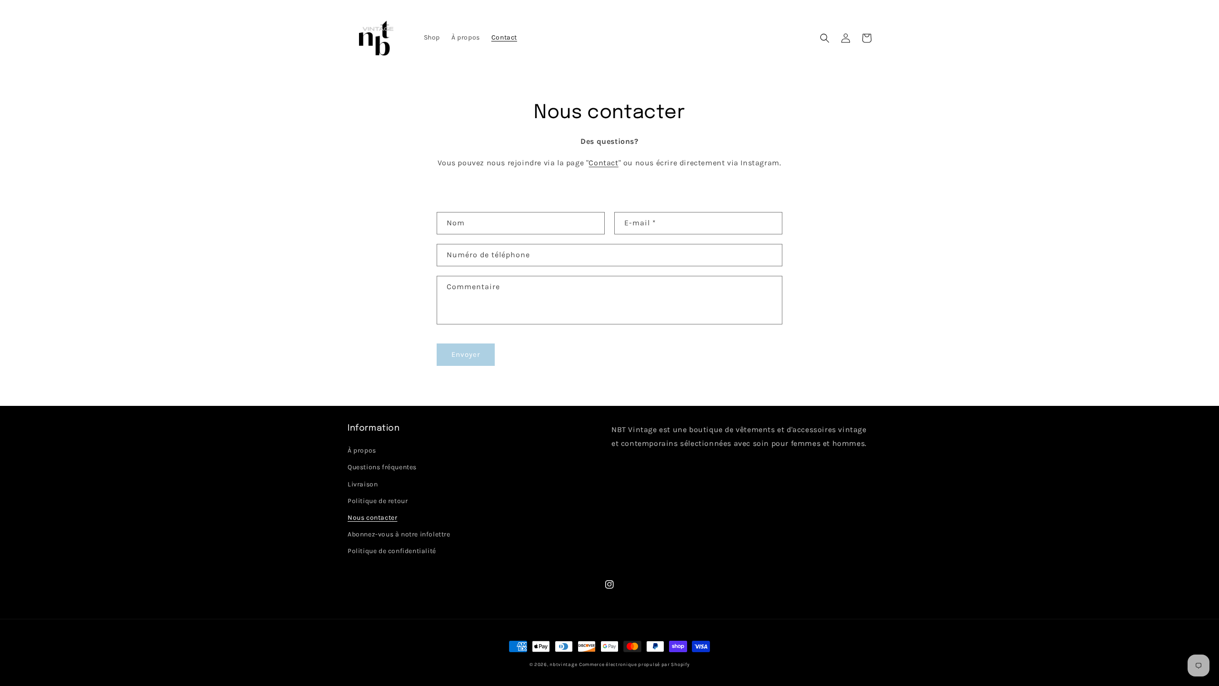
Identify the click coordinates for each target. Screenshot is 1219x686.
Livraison (363, 484)
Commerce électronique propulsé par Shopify (634, 664)
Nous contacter (372, 518)
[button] (824, 38)
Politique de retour (378, 501)
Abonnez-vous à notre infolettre (399, 534)
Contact (603, 162)
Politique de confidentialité (392, 551)
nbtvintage (563, 664)
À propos (362, 450)
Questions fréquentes (382, 467)
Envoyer (465, 354)
